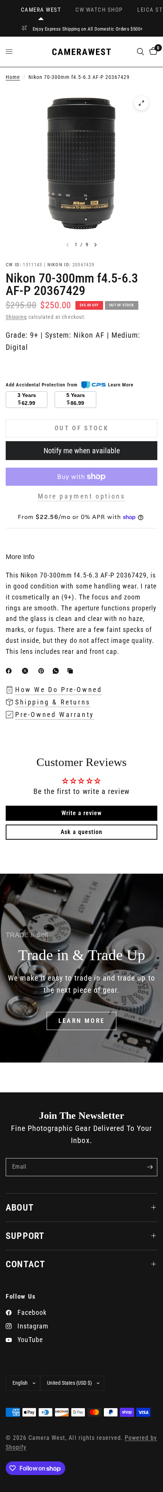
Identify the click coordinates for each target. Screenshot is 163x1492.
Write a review (81, 813)
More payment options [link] (81, 496)
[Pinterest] (42, 670)
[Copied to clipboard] (71, 670)
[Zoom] (141, 103)
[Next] (95, 244)
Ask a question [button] (81, 832)
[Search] (140, 52)
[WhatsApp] (57, 670)
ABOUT (20, 1207)
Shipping (16, 317)
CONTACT (25, 1264)
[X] (26, 670)
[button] (82, 1021)
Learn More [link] (120, 385)
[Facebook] (10, 670)
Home (13, 77)
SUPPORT (25, 1236)
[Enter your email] (149, 1167)
